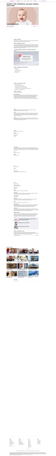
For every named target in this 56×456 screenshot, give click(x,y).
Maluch (38, 439)
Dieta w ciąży (29, 443)
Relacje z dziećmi (11, 441)
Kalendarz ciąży (29, 441)
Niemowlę (19, 439)
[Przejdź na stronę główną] (10, 1)
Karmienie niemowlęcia (21, 441)
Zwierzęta (10, 444)
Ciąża (28, 439)
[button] (45, 0)
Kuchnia (10, 446)
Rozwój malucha (38, 443)
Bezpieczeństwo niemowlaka (21, 443)
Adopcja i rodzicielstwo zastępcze (12, 443)
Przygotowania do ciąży (30, 446)
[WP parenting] (13, 0)
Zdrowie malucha (38, 441)
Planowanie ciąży (29, 445)
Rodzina (10, 439)
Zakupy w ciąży (29, 444)
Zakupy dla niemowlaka (21, 444)
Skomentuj (34, 26)
